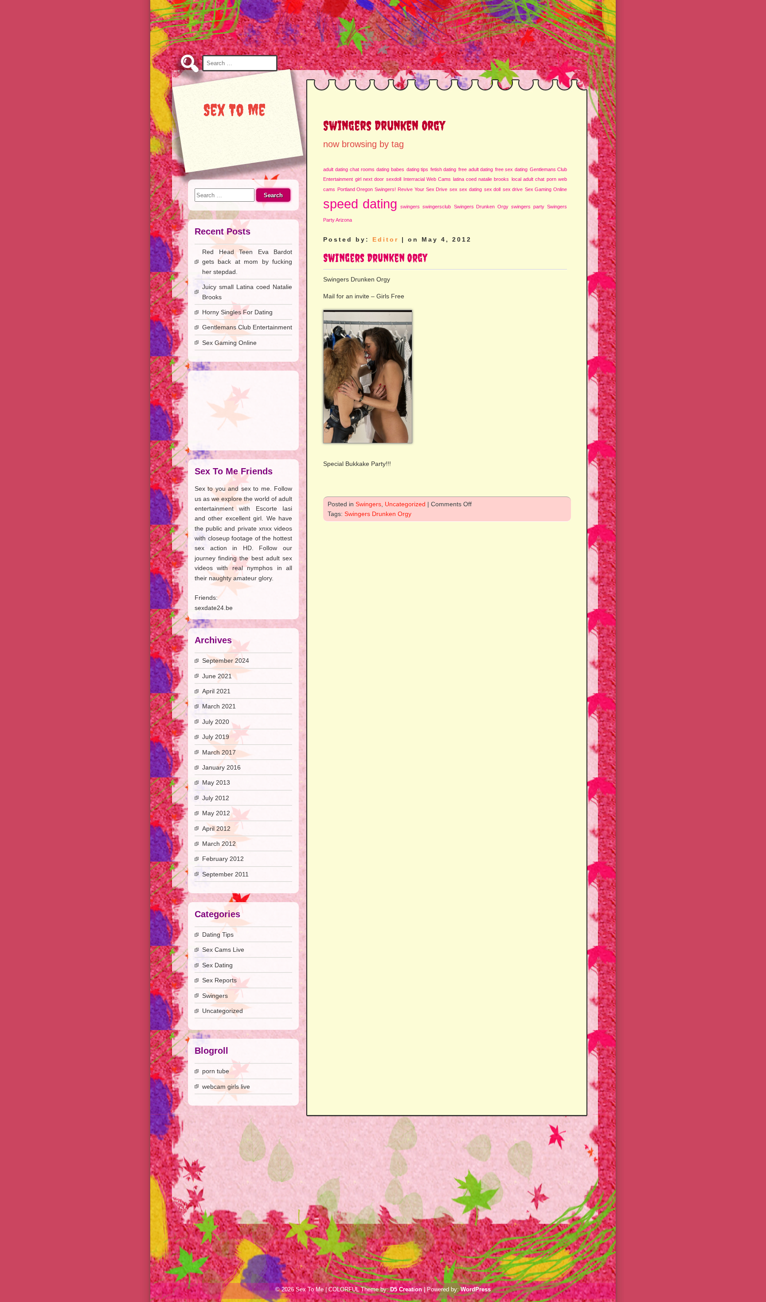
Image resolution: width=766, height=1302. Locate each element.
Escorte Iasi (274, 508)
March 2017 (219, 752)
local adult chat (528, 179)
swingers (410, 206)
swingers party (527, 206)
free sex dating (511, 169)
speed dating (360, 203)
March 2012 (219, 843)
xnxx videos (275, 528)
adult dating (335, 169)
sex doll (492, 189)
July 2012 (215, 798)
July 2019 (215, 736)
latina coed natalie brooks (481, 179)
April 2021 (216, 691)
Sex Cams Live (223, 949)
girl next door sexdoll (378, 179)
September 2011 (225, 874)
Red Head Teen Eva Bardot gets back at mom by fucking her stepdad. (247, 261)
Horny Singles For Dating (237, 312)
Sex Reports (219, 980)
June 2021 (217, 676)
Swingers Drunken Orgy (481, 206)
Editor (385, 239)
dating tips (417, 169)
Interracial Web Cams (427, 179)
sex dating (470, 189)
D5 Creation (406, 1289)
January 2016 (221, 767)
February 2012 (223, 858)
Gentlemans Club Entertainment (247, 327)
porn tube (215, 1071)
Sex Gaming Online (546, 189)
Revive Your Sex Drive (422, 189)
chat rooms (362, 169)
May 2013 (216, 782)
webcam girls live (226, 1086)
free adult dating (475, 169)
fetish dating (443, 169)
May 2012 (216, 813)
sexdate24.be (214, 607)
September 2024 (225, 660)
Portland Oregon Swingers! (366, 189)
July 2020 (215, 721)
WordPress (476, 1289)
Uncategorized (405, 504)
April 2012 (216, 828)
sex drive (513, 189)
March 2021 (219, 706)
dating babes (390, 169)
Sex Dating (217, 965)
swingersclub (436, 206)
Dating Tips (218, 934)
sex (453, 189)
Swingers (368, 504)
